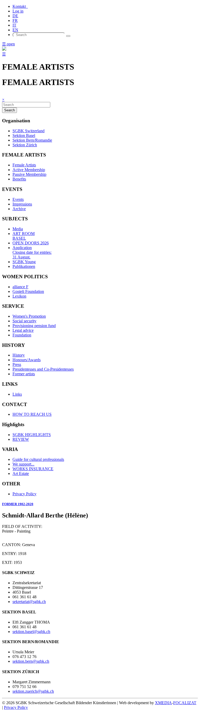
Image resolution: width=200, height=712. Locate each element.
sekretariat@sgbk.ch (29, 601)
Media (17, 229)
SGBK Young (24, 262)
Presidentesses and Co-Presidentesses (43, 369)
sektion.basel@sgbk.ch (31, 631)
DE (15, 16)
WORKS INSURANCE (32, 469)
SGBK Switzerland (28, 131)
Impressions (22, 204)
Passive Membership (29, 174)
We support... (23, 464)
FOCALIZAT (184, 703)
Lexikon (19, 296)
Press (16, 364)
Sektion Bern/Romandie (32, 140)
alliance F (20, 287)
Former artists (23, 374)
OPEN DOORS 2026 (30, 243)
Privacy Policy (24, 494)
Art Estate (20, 473)
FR (15, 20)
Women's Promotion (29, 316)
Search (9, 110)
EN (15, 30)
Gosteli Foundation (28, 291)
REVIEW (20, 439)
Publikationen (23, 266)
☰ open (8, 44)
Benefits (19, 179)
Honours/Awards (26, 360)
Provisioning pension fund (34, 325)
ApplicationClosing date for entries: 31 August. (32, 252)
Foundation (21, 335)
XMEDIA (163, 703)
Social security (24, 321)
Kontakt (20, 6)
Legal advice (23, 330)
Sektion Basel (23, 135)
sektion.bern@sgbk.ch (30, 661)
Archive (19, 209)
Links (17, 394)
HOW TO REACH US (32, 414)
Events (18, 199)
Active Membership (28, 169)
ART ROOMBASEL (23, 235)
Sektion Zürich (24, 145)
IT (14, 25)
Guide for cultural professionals (38, 459)
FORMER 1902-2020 (17, 504)
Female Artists (24, 165)
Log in (17, 11)
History (18, 355)
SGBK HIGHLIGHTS (31, 434)
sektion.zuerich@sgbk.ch (33, 691)
